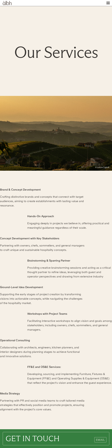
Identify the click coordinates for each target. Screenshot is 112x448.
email (100, 439)
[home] (6, 2)
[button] (108, 3)
